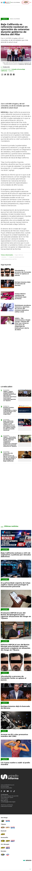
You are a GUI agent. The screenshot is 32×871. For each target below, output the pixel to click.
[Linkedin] (10, 74)
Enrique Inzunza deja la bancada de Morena (22, 283)
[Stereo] (3, 841)
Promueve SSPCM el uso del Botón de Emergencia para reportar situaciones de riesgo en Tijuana (16, 615)
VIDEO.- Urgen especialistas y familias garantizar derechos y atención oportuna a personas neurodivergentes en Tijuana (9, 396)
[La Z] (13, 841)
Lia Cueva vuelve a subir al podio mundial (15, 763)
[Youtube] (8, 791)
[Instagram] (11, 791)
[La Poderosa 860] (8, 827)
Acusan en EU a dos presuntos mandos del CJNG (14, 735)
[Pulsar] (8, 821)
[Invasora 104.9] (3, 834)
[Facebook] (8, 74)
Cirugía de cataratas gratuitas (16, 257)
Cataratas (3, 257)
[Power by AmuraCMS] (27, 860)
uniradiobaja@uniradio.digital (8, 801)
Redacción (6, 67)
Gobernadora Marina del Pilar (9, 259)
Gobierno (4, 18)
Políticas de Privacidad (6, 806)
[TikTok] (14, 791)
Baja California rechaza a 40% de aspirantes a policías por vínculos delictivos (16, 555)
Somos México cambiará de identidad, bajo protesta (20, 296)
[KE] (3, 854)
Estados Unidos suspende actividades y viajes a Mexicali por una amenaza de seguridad (10, 411)
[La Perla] (8, 854)
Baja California (15, 18)
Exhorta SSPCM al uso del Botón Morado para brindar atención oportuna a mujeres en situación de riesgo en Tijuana (15, 647)
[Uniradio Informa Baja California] (11, 2)
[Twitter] (5, 74)
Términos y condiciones (7, 804)
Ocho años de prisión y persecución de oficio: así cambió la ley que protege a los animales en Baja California (10, 457)
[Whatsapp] (2, 74)
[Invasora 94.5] (3, 828)
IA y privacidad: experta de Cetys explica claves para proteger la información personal (15, 584)
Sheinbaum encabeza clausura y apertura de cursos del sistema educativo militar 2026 (23, 309)
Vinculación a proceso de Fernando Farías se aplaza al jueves (23, 273)
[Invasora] (3, 821)
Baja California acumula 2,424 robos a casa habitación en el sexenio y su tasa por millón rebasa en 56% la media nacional (9, 425)
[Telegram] (13, 74)
